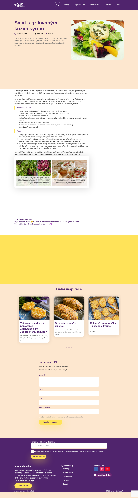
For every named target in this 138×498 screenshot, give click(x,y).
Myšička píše (80, 5)
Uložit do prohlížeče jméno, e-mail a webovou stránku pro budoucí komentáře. (61, 417)
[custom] (107, 469)
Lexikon (108, 5)
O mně (119, 5)
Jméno (41, 389)
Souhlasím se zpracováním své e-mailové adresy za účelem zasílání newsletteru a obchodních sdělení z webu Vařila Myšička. (68, 451)
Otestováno (94, 5)
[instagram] (102, 469)
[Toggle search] (57, 4)
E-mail (41, 398)
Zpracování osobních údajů (24, 491)
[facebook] (96, 469)
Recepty (66, 5)
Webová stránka (44, 407)
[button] (123, 322)
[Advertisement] (40, 63)
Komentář (42, 375)
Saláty (50, 33)
